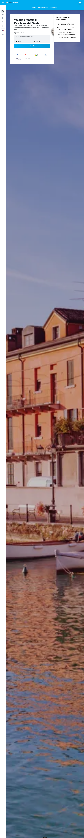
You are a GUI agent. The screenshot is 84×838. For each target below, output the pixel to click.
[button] (3, 2)
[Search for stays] (3, 11)
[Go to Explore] (3, 21)
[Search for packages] (3, 18)
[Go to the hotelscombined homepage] (12, 2)
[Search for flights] (3, 7)
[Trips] (3, 26)
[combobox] (20, 33)
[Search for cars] (3, 14)
